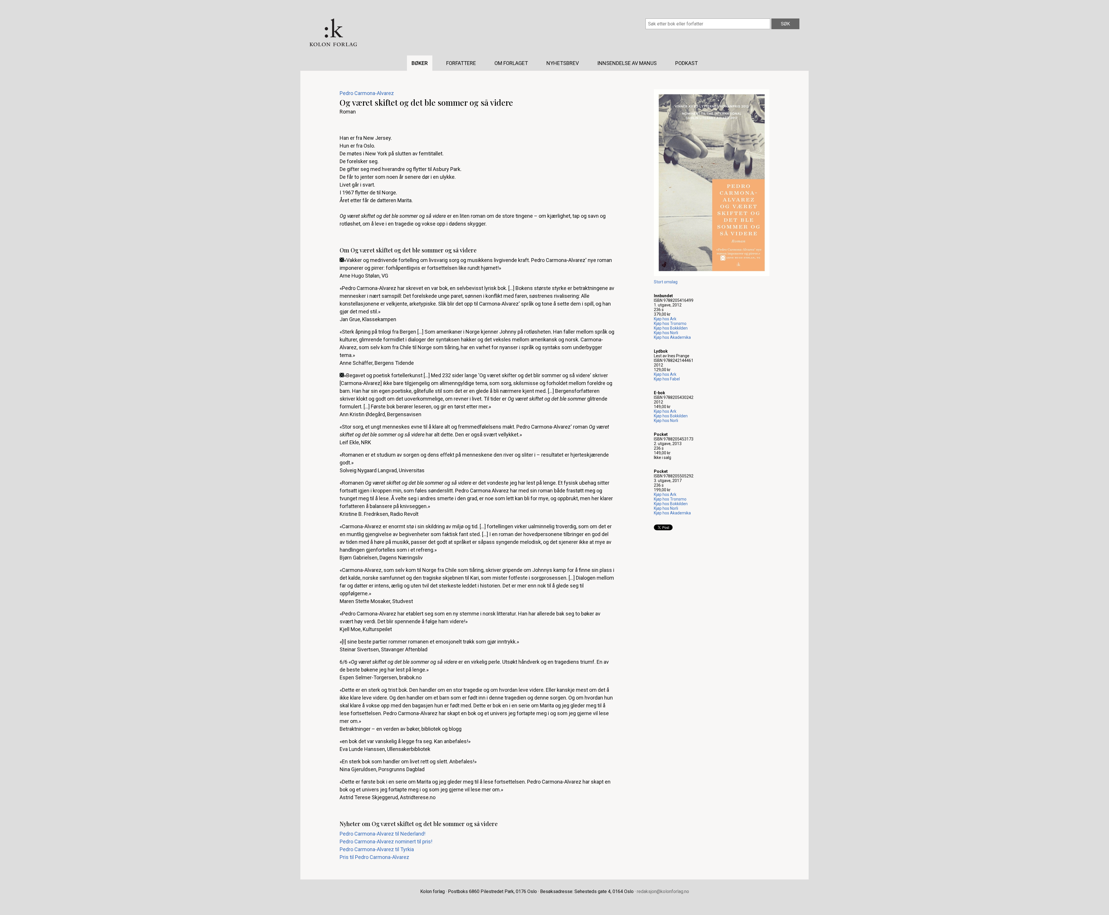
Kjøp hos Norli (666, 332)
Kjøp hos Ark (665, 319)
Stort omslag (666, 282)
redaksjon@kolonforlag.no (663, 891)
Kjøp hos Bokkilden (671, 328)
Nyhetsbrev (562, 63)
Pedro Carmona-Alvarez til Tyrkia (377, 849)
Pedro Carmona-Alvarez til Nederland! (382, 834)
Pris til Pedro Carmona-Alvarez (374, 857)
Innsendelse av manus (627, 63)
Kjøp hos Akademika (672, 337)
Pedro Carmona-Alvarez (367, 93)
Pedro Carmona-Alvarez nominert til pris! (386, 841)
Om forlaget (511, 63)
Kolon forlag (333, 32)
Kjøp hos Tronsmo (670, 323)
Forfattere (461, 63)
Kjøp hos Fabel (667, 379)
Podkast (686, 63)
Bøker (420, 63)
